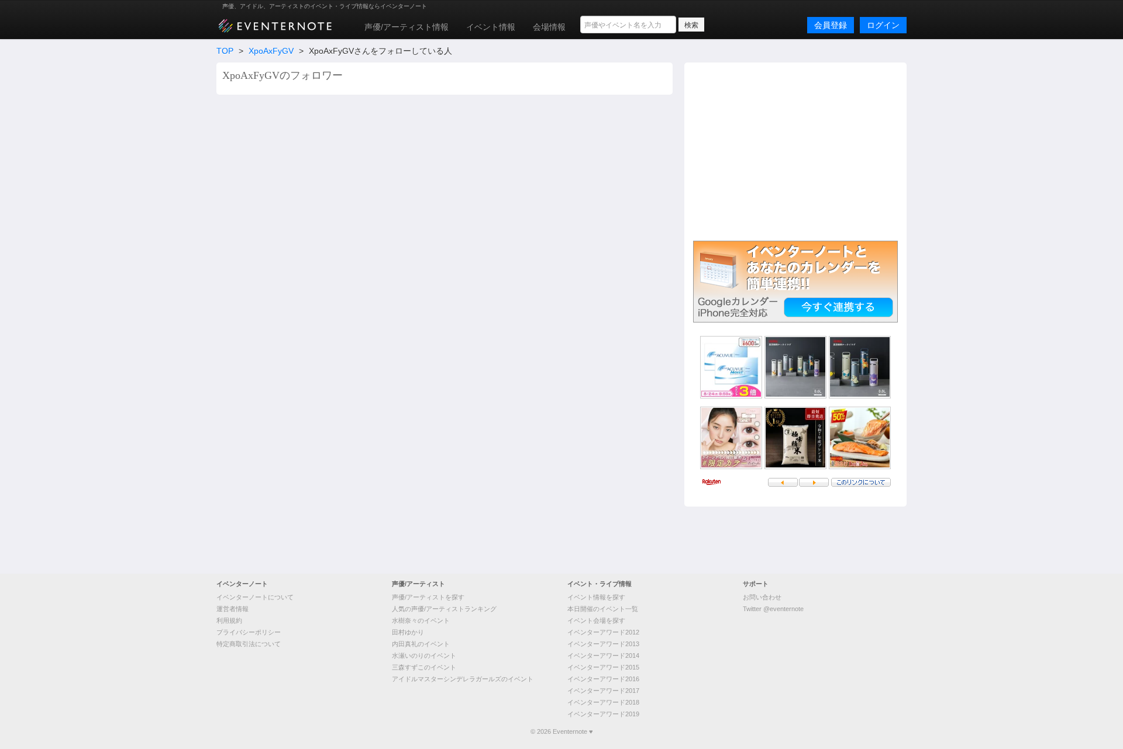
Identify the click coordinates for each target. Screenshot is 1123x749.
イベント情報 (490, 27)
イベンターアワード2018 (603, 702)
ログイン (883, 25)
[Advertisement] (795, 150)
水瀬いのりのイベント (424, 655)
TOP (224, 51)
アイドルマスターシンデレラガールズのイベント (462, 678)
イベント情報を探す (596, 597)
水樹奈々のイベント (421, 620)
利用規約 (229, 620)
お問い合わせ (762, 597)
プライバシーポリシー (248, 632)
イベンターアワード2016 (603, 678)
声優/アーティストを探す (428, 597)
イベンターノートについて (255, 597)
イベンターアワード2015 (603, 667)
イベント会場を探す (596, 620)
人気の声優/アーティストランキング (444, 608)
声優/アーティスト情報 (406, 27)
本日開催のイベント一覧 (602, 608)
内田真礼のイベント (421, 643)
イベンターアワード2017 (603, 690)
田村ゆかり (408, 632)
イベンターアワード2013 (603, 643)
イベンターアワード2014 (603, 655)
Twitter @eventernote (773, 608)
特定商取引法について (248, 643)
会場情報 (549, 27)
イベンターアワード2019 (603, 713)
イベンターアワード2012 (603, 632)
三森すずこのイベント (424, 667)
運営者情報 (232, 608)
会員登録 (830, 25)
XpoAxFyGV (271, 51)
